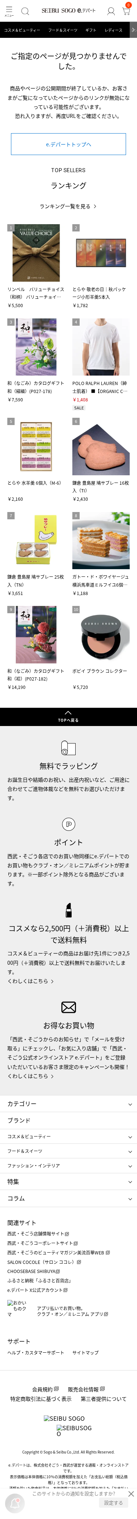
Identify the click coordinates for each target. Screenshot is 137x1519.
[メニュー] (9, 11)
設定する (113, 1502)
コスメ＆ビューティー (22, 30)
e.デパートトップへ (68, 144)
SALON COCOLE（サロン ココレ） (41, 1262)
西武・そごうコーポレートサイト (40, 1243)
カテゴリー (22, 1103)
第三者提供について (104, 1398)
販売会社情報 (83, 1389)
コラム (16, 1198)
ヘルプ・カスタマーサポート (35, 1352)
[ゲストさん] (111, 11)
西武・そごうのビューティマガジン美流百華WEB (56, 1252)
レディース (113, 30)
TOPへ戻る (68, 720)
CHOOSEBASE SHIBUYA (31, 1271)
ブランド (19, 1120)
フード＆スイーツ (62, 30)
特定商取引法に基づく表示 (41, 1398)
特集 (13, 1181)
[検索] (25, 11)
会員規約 (42, 1389)
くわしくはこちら (27, 980)
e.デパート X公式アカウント (35, 1290)
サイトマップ (85, 1352)
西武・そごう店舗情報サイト (35, 1233)
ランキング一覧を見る (65, 206)
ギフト (90, 30)
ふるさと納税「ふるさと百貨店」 (40, 1280)
